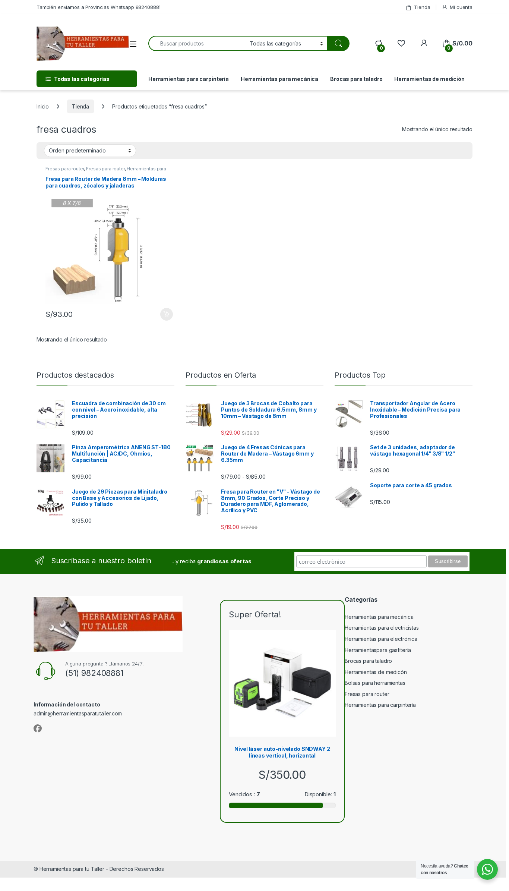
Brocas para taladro (356, 79)
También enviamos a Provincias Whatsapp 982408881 (99, 7)
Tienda (422, 7)
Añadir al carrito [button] (165, 314)
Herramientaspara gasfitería (378, 650)
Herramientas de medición (429, 79)
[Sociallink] (38, 728)
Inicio (43, 106)
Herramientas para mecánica (279, 79)
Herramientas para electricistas (382, 627)
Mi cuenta (461, 7)
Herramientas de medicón (376, 672)
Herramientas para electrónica (381, 639)
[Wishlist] (401, 43)
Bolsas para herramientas (375, 683)
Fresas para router (64, 168)
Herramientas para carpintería (188, 79)
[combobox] (197, 43)
